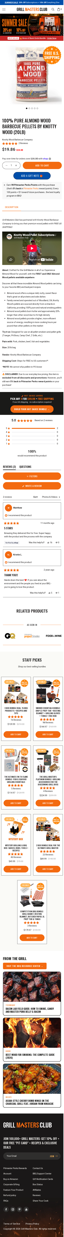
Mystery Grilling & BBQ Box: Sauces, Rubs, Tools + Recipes (15, 851)
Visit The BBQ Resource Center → (25, 968)
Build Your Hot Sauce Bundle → (31, 410)
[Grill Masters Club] (31, 9)
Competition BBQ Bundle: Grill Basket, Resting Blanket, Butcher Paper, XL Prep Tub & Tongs (31, 917)
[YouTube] (26, 1208)
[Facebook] (6, 1208)
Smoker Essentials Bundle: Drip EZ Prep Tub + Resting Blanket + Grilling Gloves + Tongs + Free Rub (46, 713)
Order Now (50, 37)
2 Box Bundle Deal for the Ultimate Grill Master (46, 851)
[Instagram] (12, 1208)
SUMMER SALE (10, 2)
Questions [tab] (25, 469)
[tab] (11, 206)
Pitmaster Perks (30, 187)
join (50, 1155)
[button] (4, 9)
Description (11, 206)
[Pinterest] (19, 1208)
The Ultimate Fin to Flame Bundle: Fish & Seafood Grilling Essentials (15, 781)
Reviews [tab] (9, 469)
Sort (33, 498)
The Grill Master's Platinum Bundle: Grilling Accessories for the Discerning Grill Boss (46, 784)
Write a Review (37, 488)
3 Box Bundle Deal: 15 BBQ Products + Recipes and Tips (15, 711)
